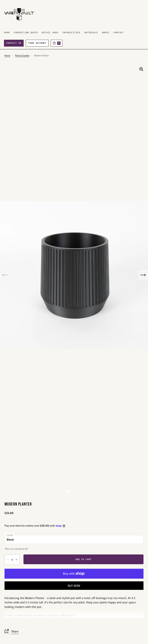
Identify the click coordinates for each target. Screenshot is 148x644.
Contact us (13, 43)
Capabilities (71, 32)
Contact (118, 32)
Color (10, 535)
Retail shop (50, 32)
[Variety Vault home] (19, 14)
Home (7, 32)
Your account (37, 43)
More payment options (74, 585)
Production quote (26, 32)
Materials (91, 32)
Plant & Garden (22, 55)
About (106, 32)
